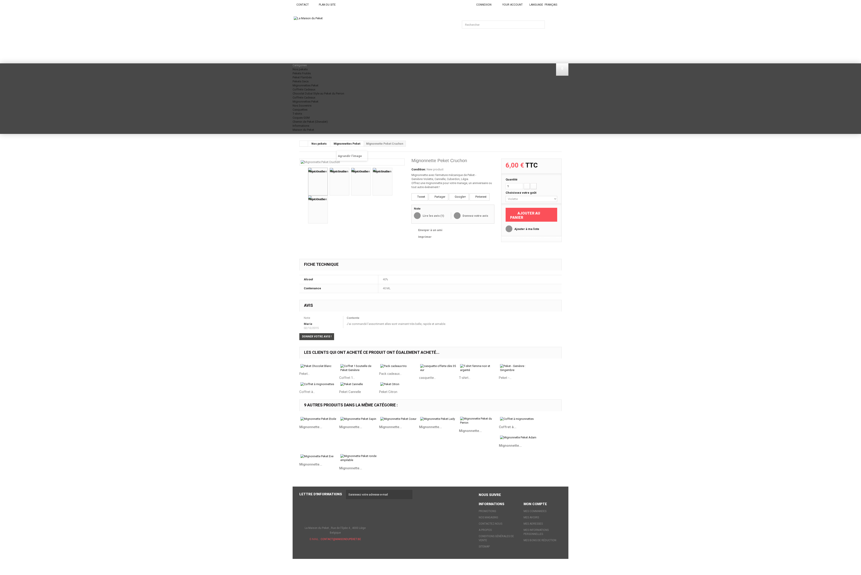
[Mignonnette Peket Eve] (319, 456)
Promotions (487, 511)
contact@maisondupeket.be (341, 539)
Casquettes (300, 109)
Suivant (396, 182)
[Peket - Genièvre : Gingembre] (519, 368)
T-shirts (297, 113)
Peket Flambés (302, 77)
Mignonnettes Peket (305, 85)
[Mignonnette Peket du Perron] (479, 421)
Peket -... (505, 378)
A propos (485, 530)
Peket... (304, 374)
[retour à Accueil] (304, 143)
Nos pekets (300, 69)
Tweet (421, 196)
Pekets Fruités (302, 73)
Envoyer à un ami (430, 230)
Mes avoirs (531, 517)
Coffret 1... (347, 378)
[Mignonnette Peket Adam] (519, 437)
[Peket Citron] (399, 384)
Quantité (511, 179)
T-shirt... (464, 378)
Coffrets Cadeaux (304, 89)
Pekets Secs (301, 81)
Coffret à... (307, 392)
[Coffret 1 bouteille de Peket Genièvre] (359, 368)
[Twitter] (516, 493)
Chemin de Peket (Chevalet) (310, 121)
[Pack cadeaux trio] (399, 366)
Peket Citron (388, 392)
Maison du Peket (303, 129)
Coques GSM (301, 117)
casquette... (427, 378)
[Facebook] (507, 493)
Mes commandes (535, 511)
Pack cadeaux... (390, 374)
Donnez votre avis (475, 215)
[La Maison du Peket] (331, 36)
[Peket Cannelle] (359, 384)
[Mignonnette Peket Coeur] (399, 419)
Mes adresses (533, 523)
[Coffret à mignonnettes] (319, 384)
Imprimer (425, 236)
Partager (439, 196)
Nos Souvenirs (302, 105)
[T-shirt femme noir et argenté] (479, 368)
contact (302, 4)
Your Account (512, 4)
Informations (301, 125)
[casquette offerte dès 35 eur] (439, 368)
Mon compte (535, 504)
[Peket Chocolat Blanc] (319, 366)
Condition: (418, 169)
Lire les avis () (433, 215)
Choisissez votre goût (521, 192)
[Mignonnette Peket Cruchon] (318, 182)
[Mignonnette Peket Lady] (439, 419)
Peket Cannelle (350, 392)
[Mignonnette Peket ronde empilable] (359, 458)
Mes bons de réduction (540, 540)
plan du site (327, 4)
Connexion (483, 4)
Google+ (460, 196)
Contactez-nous (490, 523)
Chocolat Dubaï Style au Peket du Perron (318, 93)
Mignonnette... (310, 427)
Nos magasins (488, 517)
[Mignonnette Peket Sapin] (359, 419)
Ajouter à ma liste (526, 229)
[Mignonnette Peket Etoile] (319, 419)
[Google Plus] (525, 493)
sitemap (484, 546)
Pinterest (481, 196)
